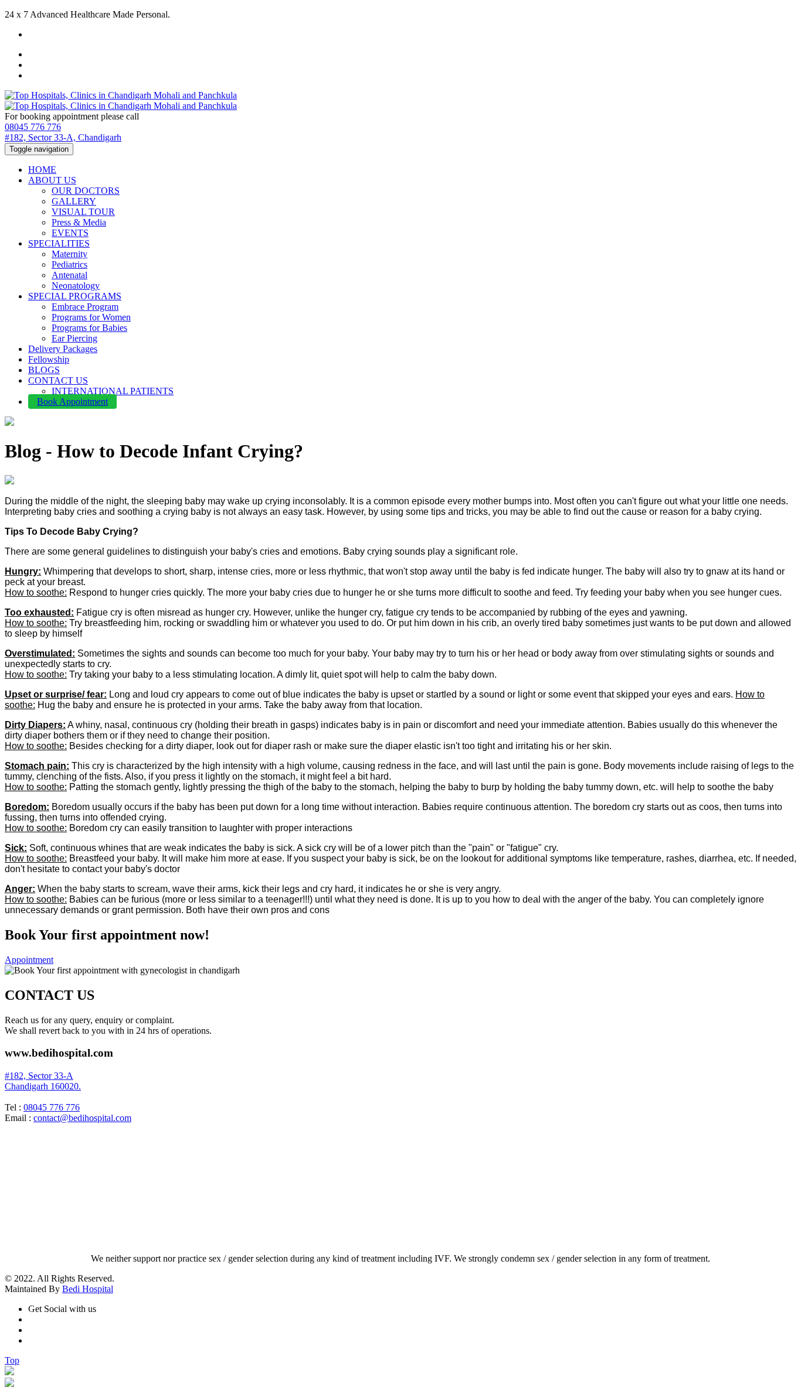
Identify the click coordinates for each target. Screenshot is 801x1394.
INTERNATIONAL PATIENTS (113, 391)
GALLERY (74, 201)
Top (12, 1360)
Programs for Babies (89, 328)
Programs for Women (91, 317)
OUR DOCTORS (86, 191)
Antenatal (69, 275)
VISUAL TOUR (83, 212)
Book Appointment (72, 401)
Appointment (29, 960)
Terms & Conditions (42, 1238)
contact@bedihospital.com (82, 1118)
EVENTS (70, 233)
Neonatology (76, 286)
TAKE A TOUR (36, 1228)
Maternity (69, 254)
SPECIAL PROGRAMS (74, 296)
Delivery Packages (62, 349)
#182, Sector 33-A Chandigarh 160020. (43, 1081)
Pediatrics (69, 264)
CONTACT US (58, 380)
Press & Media (79, 222)
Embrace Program (85, 307)
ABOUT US (52, 180)
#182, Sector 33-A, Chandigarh (63, 137)
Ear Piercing (74, 338)
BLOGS (44, 370)
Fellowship (48, 359)
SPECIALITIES (59, 243)
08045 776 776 (33, 127)
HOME (42, 170)
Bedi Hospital (87, 1289)
